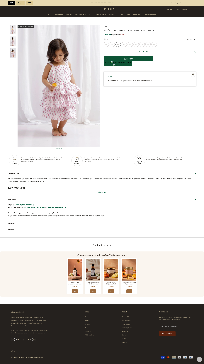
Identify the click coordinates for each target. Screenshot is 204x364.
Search (177, 10)
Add (75, 291)
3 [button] (61, 148)
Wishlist (171, 3)
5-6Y (130, 44)
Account (169, 10)
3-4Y (118, 44)
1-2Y (106, 44)
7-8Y (142, 44)
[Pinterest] (28, 339)
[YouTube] (34, 339)
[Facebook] (13, 339)
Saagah (20, 3)
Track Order (183, 3)
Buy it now (128, 59)
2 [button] (59, 148)
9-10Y (154, 44)
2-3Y (112, 44)
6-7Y (136, 44)
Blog (176, 3)
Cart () (184, 10)
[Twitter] (18, 339)
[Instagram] (23, 339)
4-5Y (124, 44)
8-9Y (148, 44)
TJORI (11, 3)
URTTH (30, 3)
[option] (59, 86)
